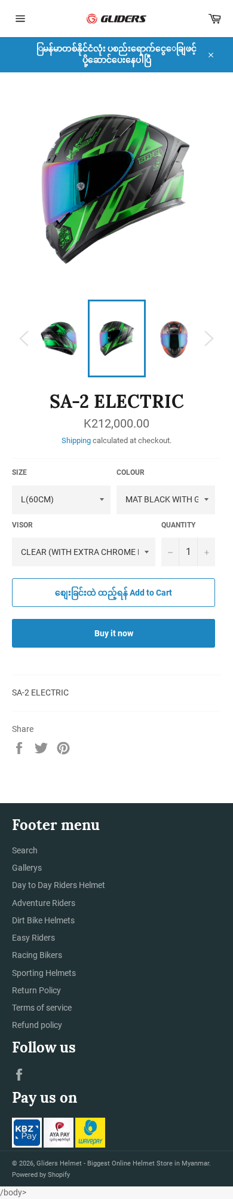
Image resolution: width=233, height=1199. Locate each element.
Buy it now (113, 633)
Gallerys (27, 867)
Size (19, 472)
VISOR (22, 525)
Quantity (178, 525)
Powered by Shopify (41, 1175)
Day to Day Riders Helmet (58, 885)
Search (25, 850)
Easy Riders (33, 937)
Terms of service (42, 1007)
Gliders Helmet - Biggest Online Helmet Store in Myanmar (122, 1163)
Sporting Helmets (44, 973)
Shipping (76, 440)
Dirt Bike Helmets (43, 920)
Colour (130, 472)
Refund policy (37, 1025)
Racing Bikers (37, 955)
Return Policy (36, 990)
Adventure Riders (43, 903)
